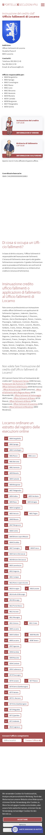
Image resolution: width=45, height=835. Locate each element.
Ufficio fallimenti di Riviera (24, 398)
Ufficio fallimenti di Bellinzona (14, 386)
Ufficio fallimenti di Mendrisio (21, 407)
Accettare (22, 819)
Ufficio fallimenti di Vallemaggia (28, 395)
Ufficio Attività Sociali (12, 389)
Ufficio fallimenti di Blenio (20, 401)
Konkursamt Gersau (20, 381)
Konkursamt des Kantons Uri (14, 384)
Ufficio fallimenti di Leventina (25, 404)
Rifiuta (22, 825)
